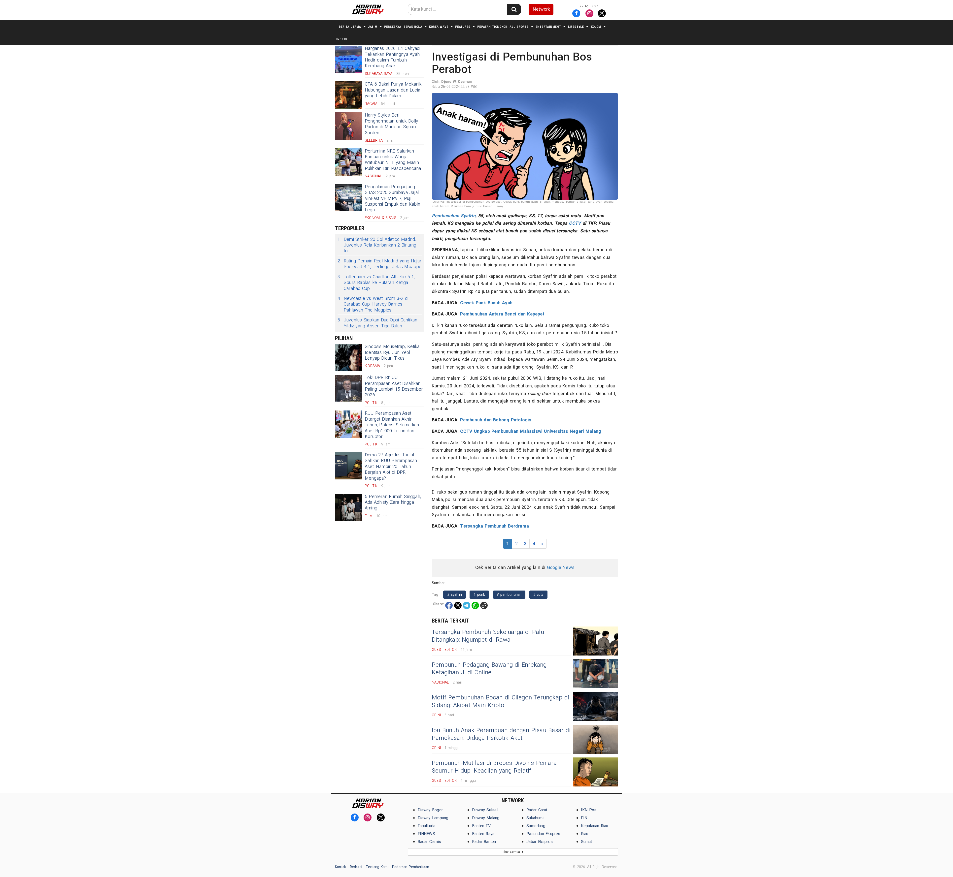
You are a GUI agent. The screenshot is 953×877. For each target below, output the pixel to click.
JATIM (372, 27)
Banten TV (481, 826)
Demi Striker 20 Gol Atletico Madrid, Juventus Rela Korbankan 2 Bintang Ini (377, 245)
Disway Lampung (433, 818)
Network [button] (541, 9)
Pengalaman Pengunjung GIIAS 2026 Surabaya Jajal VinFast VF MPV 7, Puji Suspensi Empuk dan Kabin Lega (392, 199)
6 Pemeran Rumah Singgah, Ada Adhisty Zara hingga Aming (393, 502)
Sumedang (535, 826)
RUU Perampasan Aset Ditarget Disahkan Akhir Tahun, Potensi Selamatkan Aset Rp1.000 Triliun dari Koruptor (392, 425)
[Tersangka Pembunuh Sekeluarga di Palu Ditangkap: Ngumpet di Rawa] (595, 641)
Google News (561, 567)
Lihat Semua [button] (511, 852)
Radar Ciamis (429, 842)
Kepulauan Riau (594, 826)
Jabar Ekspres (539, 842)
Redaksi (356, 867)
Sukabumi (535, 818)
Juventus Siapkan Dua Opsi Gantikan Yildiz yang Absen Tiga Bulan (377, 323)
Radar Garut (536, 810)
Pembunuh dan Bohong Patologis (495, 420)
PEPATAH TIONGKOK (492, 27)
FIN (584, 818)
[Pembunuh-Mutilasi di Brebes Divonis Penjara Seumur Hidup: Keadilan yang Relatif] (595, 771)
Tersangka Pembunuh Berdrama (494, 526)
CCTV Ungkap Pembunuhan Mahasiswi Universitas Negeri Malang (530, 431)
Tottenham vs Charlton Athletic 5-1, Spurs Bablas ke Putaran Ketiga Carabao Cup (376, 282)
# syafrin (454, 594)
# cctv (538, 594)
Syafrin (468, 216)
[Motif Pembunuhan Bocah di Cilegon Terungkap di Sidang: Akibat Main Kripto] (595, 706)
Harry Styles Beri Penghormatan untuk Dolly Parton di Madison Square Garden (391, 124)
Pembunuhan (445, 216)
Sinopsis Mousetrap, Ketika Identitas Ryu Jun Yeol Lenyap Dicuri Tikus (392, 352)
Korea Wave (438, 27)
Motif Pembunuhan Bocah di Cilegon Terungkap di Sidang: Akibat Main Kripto (500, 701)
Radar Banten (484, 842)
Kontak (340, 867)
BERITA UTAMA (350, 27)
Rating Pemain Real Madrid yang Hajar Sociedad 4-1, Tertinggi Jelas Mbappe (380, 264)
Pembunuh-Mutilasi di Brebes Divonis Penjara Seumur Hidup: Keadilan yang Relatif (494, 767)
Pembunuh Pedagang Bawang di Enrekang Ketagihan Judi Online (489, 668)
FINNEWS (426, 834)
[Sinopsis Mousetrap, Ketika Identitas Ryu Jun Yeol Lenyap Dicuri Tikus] (348, 357)
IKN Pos (589, 810)
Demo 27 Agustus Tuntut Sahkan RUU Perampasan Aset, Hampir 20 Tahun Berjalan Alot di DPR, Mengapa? (391, 467)
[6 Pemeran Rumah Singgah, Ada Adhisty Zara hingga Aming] (348, 507)
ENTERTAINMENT (548, 27)
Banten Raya (483, 834)
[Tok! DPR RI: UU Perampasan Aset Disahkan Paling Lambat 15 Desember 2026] (348, 388)
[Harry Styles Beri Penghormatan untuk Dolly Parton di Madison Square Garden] (348, 126)
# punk (479, 594)
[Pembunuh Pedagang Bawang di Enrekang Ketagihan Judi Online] (595, 673)
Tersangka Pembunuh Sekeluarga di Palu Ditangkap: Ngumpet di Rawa (488, 636)
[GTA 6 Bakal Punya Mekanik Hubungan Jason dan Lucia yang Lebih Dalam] (348, 95)
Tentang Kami (377, 867)
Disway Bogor (430, 810)
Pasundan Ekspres (543, 834)
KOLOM (596, 27)
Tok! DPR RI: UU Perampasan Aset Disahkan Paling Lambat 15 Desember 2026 (394, 386)
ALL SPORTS (519, 27)
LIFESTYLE (576, 27)
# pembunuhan (509, 594)
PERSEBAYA (392, 27)
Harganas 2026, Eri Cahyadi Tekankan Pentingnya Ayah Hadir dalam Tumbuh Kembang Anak (392, 57)
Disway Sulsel (485, 810)
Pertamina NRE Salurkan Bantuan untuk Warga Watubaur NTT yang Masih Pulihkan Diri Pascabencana (393, 160)
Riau (584, 834)
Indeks (341, 39)
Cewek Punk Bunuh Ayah (486, 303)
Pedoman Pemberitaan (410, 867)
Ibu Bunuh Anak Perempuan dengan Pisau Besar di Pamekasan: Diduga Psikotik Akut (501, 734)
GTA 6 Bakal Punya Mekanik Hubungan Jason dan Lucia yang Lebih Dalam (393, 90)
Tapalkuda (427, 826)
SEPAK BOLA (413, 27)
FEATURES (462, 27)
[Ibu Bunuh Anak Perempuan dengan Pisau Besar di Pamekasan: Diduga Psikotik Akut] (595, 739)
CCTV (575, 223)
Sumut (586, 842)
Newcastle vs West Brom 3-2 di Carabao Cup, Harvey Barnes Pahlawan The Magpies (373, 304)
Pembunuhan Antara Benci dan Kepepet (502, 314)
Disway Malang (486, 818)
